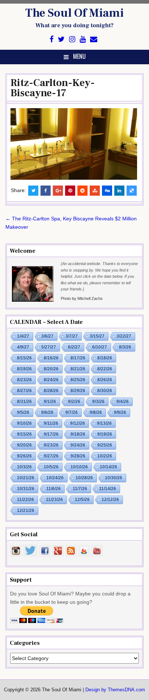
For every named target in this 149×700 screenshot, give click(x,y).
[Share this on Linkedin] (119, 191)
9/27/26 (51, 456)
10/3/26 (24, 466)
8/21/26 (78, 368)
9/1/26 (50, 401)
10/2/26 (104, 456)
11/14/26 (107, 488)
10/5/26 (51, 466)
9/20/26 (24, 445)
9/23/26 (51, 445)
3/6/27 (47, 336)
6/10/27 (99, 347)
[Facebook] (52, 39)
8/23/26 (24, 379)
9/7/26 (71, 412)
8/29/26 (78, 390)
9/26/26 (24, 456)
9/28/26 (78, 456)
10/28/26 (84, 477)
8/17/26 (78, 358)
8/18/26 (104, 358)
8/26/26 (104, 379)
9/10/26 (24, 423)
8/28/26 (51, 390)
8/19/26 (24, 368)
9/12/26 (77, 423)
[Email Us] (93, 39)
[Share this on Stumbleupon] (95, 191)
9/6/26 (47, 412)
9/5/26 (23, 412)
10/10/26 (79, 466)
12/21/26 (25, 510)
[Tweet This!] (33, 191)
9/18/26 (78, 434)
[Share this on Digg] (107, 191)
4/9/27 (23, 347)
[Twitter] (61, 39)
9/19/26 (104, 434)
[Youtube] (83, 39)
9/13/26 (104, 423)
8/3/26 (125, 347)
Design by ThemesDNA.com (115, 689)
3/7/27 (71, 336)
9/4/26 (122, 401)
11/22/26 (25, 499)
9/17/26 (51, 434)
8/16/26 (51, 358)
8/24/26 (51, 379)
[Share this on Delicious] (132, 191)
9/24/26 (78, 445)
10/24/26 (55, 477)
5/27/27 (48, 347)
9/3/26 (98, 401)
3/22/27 (123, 336)
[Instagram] (72, 39)
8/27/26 (24, 390)
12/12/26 (110, 499)
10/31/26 (25, 488)
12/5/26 (82, 499)
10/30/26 (113, 477)
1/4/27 (23, 336)
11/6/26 (53, 488)
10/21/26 (25, 477)
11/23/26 (54, 499)
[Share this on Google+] (58, 191)
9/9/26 (120, 412)
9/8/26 (96, 412)
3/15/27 (97, 336)
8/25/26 (78, 379)
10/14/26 (108, 466)
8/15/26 (24, 358)
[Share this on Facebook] (46, 191)
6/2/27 (74, 347)
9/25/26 (104, 445)
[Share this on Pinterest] (70, 191)
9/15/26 (24, 434)
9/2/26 (74, 401)
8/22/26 (104, 368)
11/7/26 (80, 488)
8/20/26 (51, 368)
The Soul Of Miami (74, 13)
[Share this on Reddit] (82, 191)
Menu (79, 56)
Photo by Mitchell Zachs (82, 298)
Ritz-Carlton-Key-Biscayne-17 (52, 87)
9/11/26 (51, 423)
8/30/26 (104, 390)
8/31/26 (24, 401)
